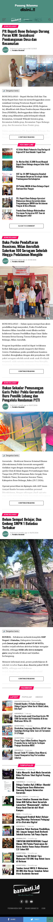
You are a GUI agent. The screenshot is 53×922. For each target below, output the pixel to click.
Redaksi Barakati (18, 50)
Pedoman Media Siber (15, 908)
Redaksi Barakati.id (31, 908)
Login (43, 908)
